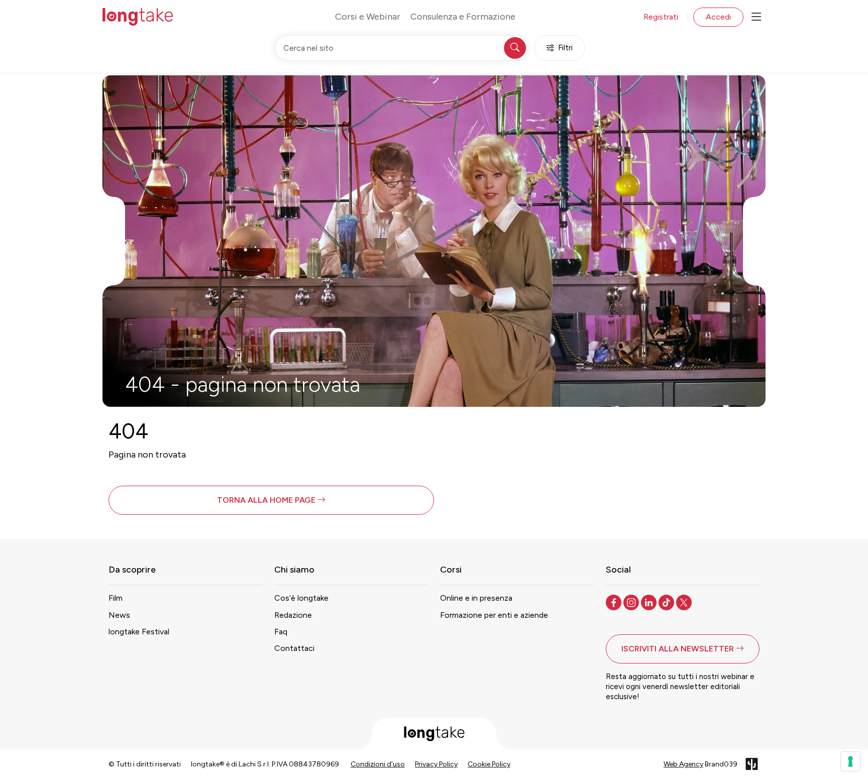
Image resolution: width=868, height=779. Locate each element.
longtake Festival (138, 631)
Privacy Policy (436, 764)
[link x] (685, 601)
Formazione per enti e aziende (494, 615)
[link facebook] (614, 601)
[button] (271, 500)
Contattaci (294, 648)
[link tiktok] (667, 601)
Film (115, 598)
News (119, 615)
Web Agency (683, 764)
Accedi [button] (718, 17)
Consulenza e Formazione (462, 16)
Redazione (293, 615)
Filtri (565, 47)
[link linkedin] (650, 601)
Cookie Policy (489, 764)
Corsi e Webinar (367, 16)
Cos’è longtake (301, 598)
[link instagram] (632, 601)
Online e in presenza (476, 598)
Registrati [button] (660, 17)
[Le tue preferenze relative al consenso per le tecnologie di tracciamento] (850, 761)
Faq (280, 631)
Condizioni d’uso (378, 764)
